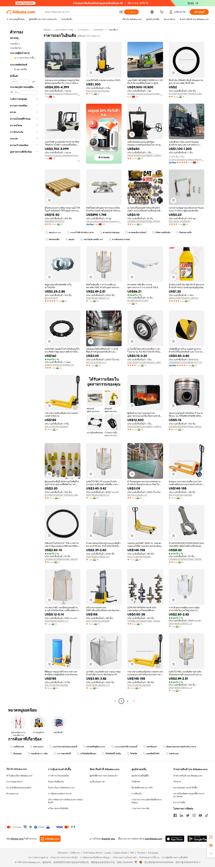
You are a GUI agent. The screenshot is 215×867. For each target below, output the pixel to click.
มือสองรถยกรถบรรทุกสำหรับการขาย (181, 747)
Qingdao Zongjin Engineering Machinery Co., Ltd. (145, 93)
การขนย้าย (83, 29)
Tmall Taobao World (92, 852)
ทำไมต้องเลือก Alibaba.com (19, 775)
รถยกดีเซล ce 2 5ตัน (39, 753)
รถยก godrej (38, 747)
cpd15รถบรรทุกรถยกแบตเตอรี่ (65, 747)
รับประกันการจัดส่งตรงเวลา (61, 787)
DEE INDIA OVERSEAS (179, 221)
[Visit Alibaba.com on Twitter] (188, 815)
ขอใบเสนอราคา (97, 781)
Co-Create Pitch (14, 781)
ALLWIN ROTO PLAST (137, 300)
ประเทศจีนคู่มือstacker (95, 747)
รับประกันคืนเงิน (56, 781)
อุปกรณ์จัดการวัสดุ (64, 29)
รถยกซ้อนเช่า (151, 747)
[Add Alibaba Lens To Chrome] (50, 839)
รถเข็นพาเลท (18, 747)
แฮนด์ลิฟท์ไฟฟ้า (153, 753)
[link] (211, 837)
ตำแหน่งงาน (12, 793)
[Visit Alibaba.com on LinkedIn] (181, 815)
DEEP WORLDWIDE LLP (98, 298)
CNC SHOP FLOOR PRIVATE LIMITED (145, 362)
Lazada (107, 852)
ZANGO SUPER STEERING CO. (59, 365)
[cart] (162, 12)
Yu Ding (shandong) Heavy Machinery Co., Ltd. (186, 159)
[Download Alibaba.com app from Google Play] (198, 839)
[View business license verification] (135, 862)
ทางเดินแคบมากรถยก (121, 239)
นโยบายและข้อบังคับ (58, 808)
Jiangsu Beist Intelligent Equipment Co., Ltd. (104, 221)
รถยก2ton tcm (55, 232)
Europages (153, 852)
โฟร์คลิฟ (133, 753)
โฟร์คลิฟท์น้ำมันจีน (113, 753)
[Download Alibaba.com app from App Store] (174, 839)
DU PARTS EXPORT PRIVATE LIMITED (186, 93)
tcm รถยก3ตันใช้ (64, 753)
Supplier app (108, 838)
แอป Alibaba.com (153, 838)
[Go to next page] (134, 701)
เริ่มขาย (177, 781)
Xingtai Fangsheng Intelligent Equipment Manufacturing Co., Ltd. (62, 93)
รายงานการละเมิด (140, 808)
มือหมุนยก (17, 753)
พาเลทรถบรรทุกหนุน (111, 232)
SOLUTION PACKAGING (98, 91)
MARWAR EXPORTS (54, 221)
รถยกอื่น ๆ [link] (113, 29)
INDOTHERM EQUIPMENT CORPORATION (145, 155)
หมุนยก (71, 239)
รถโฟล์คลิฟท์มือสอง (88, 753)
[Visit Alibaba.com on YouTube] (200, 815)
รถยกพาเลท (173, 753)
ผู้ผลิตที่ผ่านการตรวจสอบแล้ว (104, 775)
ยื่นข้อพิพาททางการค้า (142, 787)
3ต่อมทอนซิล (54, 239)
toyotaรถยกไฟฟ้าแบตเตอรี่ (126, 747)
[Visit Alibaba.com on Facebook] (175, 815)
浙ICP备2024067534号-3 (187, 862)
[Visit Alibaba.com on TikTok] (207, 815)
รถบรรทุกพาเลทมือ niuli (93, 239)
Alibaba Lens (17, 838)
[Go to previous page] (115, 701)
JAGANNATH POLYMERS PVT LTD (185, 362)
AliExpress (63, 852)
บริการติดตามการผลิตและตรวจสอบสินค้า (65, 801)
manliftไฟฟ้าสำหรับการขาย (82, 232)
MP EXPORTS (51, 298)
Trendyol (141, 852)
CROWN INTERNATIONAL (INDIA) (143, 221)
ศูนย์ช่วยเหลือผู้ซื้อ (140, 775)
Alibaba (47, 29)
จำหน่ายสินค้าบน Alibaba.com (187, 775)
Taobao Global (120, 852)
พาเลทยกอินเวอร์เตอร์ (137, 232)
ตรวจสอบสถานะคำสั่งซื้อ (185, 787)
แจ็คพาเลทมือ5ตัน (162, 232)
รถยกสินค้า (98, 29)
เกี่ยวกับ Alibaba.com (16, 769)
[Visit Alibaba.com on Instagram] (194, 815)
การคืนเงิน (137, 793)
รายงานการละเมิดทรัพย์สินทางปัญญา (146, 801)
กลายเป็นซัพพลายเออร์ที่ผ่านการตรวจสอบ (188, 795)
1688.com (75, 852)
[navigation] (24, 365)
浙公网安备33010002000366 (159, 862)
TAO (132, 852)
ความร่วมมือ (179, 802)
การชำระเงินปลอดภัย (58, 775)
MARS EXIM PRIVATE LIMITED (183, 298)
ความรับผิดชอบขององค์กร (18, 787)
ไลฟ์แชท (136, 781)
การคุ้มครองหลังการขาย (59, 793)
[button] (121, 12)
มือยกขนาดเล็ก (185, 232)
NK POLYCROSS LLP (96, 362)
